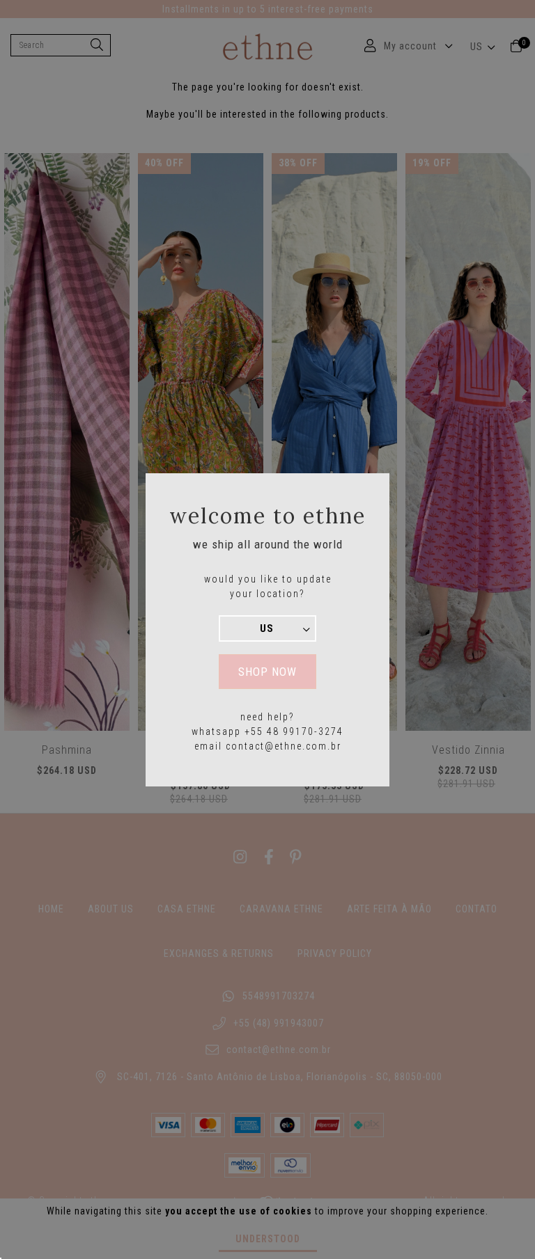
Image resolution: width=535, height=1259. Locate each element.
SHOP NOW (267, 672)
